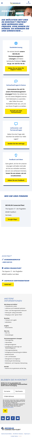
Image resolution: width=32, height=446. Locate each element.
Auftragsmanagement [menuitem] (10, 344)
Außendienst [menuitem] (8, 322)
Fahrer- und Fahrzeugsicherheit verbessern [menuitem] (16, 310)
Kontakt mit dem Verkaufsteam (16, 111)
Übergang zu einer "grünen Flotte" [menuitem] (13, 315)
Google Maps (12, 219)
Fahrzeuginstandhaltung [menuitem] (11, 350)
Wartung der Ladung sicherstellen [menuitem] (13, 312)
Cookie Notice (14, 436)
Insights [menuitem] (6, 325)
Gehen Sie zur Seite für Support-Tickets (16, 68)
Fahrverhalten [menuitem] (8, 342)
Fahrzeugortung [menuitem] (9, 340)
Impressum (27, 433)
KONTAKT (7, 284)
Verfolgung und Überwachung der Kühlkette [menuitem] (16, 352)
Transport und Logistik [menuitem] (10, 320)
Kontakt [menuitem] (6, 366)
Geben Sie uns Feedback (16, 180)
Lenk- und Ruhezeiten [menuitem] (10, 356)
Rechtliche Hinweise (18, 433)
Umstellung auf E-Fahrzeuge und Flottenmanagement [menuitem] (13, 347)
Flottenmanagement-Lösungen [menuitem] (13, 338)
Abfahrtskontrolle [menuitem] (9, 354)
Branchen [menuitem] (6, 318)
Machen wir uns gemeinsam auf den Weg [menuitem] (15, 368)
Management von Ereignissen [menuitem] (12, 358)
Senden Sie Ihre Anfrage (16, 144)
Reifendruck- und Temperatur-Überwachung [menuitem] (16, 363)
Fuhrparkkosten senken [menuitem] (11, 306)
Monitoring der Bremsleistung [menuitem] (12, 361)
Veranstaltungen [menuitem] (9, 335)
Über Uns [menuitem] (6, 331)
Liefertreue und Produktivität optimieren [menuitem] (15, 308)
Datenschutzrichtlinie (8, 407)
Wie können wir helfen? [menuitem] (10, 304)
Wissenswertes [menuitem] (9, 327)
